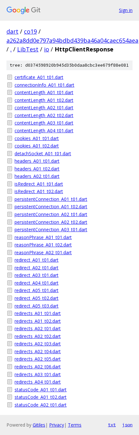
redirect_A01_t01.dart (37, 260)
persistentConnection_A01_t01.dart (51, 199)
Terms (74, 425)
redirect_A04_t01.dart (37, 283)
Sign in (126, 10)
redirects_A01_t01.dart (38, 313)
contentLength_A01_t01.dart (44, 92)
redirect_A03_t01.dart (37, 275)
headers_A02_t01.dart (37, 176)
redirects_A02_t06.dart (38, 367)
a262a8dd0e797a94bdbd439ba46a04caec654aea (72, 40)
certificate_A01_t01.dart (39, 77)
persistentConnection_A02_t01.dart (51, 214)
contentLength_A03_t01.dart (44, 123)
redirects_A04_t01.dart (38, 382)
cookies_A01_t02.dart (37, 146)
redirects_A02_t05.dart (38, 359)
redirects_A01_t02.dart (38, 321)
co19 (30, 31)
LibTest (27, 49)
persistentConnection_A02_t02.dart (51, 222)
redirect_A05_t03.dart (37, 306)
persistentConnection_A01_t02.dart (51, 206)
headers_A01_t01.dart (37, 161)
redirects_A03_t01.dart (38, 374)
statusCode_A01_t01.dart (41, 389)
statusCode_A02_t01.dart (41, 405)
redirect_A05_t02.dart (37, 298)
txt (112, 425)
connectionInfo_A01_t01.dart (44, 85)
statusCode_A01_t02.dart (41, 397)
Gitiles (39, 425)
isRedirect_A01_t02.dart (39, 191)
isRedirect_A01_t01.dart (39, 184)
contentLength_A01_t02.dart (44, 100)
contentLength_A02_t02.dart (44, 115)
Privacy (56, 425)
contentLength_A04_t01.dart (44, 130)
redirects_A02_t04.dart (38, 351)
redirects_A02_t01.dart (38, 328)
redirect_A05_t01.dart (37, 290)
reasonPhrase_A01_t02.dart (43, 245)
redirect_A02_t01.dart (37, 268)
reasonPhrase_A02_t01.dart (43, 252)
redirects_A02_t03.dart (38, 344)
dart (12, 31)
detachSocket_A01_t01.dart (43, 153)
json (127, 425)
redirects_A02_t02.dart (38, 336)
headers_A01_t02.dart (37, 169)
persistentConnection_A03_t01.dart (51, 229)
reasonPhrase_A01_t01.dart (43, 237)
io (46, 49)
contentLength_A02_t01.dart (44, 107)
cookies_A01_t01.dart (37, 138)
